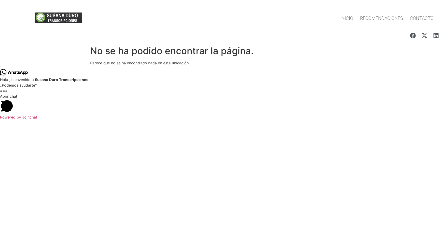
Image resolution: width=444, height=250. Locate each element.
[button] (222, 104)
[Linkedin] (436, 35)
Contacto (422, 18)
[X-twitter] (424, 35)
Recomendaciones (381, 18)
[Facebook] (413, 35)
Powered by (18, 117)
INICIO (346, 18)
